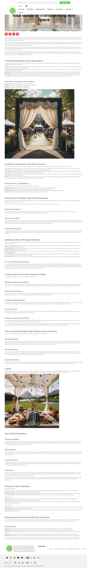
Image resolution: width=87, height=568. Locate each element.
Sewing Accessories (40, 9)
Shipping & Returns (70, 548)
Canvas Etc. (52, 537)
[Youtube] (18, 557)
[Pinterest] (22, 557)
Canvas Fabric (21, 9)
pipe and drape (42, 441)
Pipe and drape (8, 42)
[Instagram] (14, 557)
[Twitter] (7, 557)
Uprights (7, 66)
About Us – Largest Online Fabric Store (57, 548)
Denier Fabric (30, 9)
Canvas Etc (65, 74)
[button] (6, 34)
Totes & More (68, 9)
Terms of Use (42, 566)
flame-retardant (31, 74)
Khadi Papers (50, 9)
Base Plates (7, 72)
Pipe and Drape (59, 9)
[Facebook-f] (11, 557)
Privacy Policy (78, 548)
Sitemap (84, 548)
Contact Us (20, 12)
